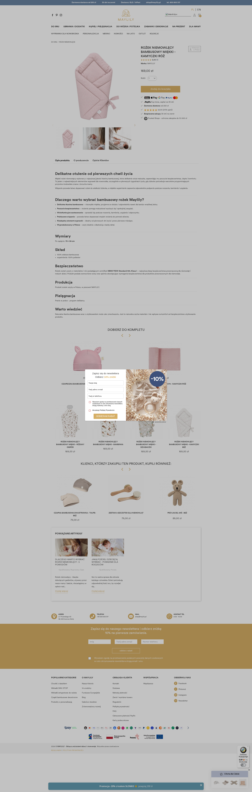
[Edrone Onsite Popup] (126, 396)
